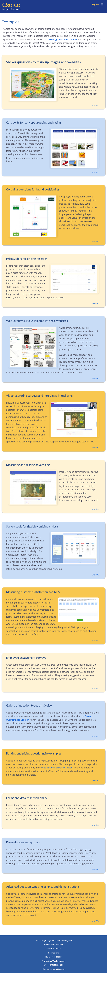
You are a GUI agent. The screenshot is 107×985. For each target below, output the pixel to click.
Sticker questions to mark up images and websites (43, 62)
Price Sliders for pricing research (27, 258)
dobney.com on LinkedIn (53, 969)
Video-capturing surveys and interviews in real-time (39, 395)
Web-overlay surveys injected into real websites (37, 320)
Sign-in (95, 4)
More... (95, 105)
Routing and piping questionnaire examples (33, 753)
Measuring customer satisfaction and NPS (33, 592)
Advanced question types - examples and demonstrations (43, 886)
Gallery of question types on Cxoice (29, 705)
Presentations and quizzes (23, 842)
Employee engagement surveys (26, 657)
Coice (11, 5)
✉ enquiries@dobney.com (53, 961)
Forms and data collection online (27, 798)
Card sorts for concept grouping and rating (33, 122)
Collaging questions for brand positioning (32, 189)
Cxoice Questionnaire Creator (63, 39)
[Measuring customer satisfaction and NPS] (79, 621)
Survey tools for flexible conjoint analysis (32, 526)
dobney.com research (53, 944)
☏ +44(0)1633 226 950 (53, 965)
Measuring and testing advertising (28, 464)
